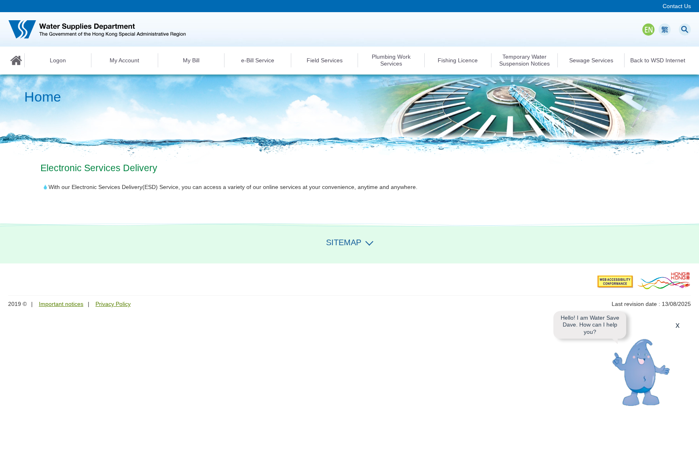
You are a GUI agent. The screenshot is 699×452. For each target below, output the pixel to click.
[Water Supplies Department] (97, 29)
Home (16, 60)
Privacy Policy (113, 304)
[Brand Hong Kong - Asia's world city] (664, 280)
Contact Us (677, 6)
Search (685, 29)
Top (688, 441)
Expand (369, 242)
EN (648, 29)
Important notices (61, 304)
